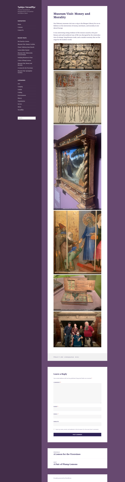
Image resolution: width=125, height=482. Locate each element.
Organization (21, 101)
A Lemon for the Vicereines (25, 68)
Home (19, 24)
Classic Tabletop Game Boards (26, 47)
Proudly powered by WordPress (62, 478)
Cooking (20, 92)
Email (56, 414)
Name (56, 406)
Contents (20, 27)
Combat (20, 89)
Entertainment (22, 95)
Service (20, 104)
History (20, 98)
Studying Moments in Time (25, 57)
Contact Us (21, 30)
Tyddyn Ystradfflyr (26, 7)
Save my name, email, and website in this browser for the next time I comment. (77, 429)
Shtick (19, 107)
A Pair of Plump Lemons (24, 60)
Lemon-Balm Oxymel (23, 50)
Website (56, 421)
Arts (19, 84)
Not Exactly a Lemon (23, 41)
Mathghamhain (70, 357)
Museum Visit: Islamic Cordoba (26, 44)
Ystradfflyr (21, 110)
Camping (20, 86)
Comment (57, 382)
